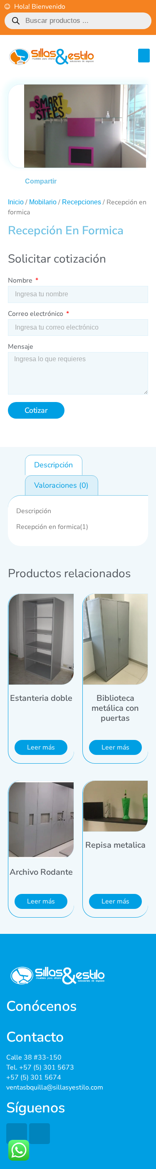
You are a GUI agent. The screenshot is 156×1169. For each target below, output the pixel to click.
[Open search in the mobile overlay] (78, 20)
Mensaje (20, 347)
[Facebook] (16, 1133)
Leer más (41, 747)
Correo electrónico (36, 314)
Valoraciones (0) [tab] (61, 485)
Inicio (16, 202)
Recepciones (81, 202)
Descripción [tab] (53, 465)
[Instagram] (39, 1133)
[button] (144, 55)
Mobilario (43, 202)
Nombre (21, 281)
